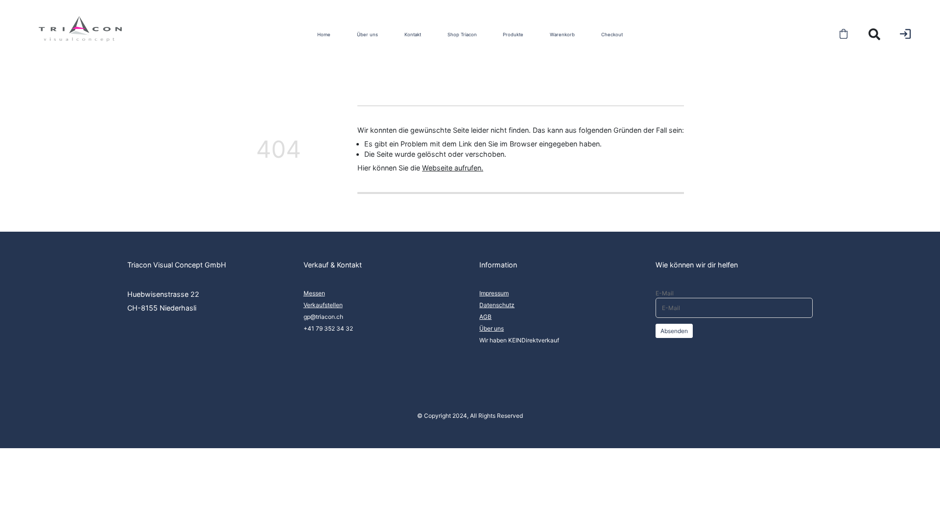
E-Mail (665, 293)
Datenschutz (497, 305)
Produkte (513, 34)
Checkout (612, 34)
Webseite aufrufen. (452, 168)
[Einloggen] (905, 33)
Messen (314, 293)
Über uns (367, 34)
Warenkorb (562, 34)
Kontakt (412, 34)
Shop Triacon (462, 34)
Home (323, 34)
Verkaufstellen (323, 305)
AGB (485, 316)
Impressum (494, 293)
